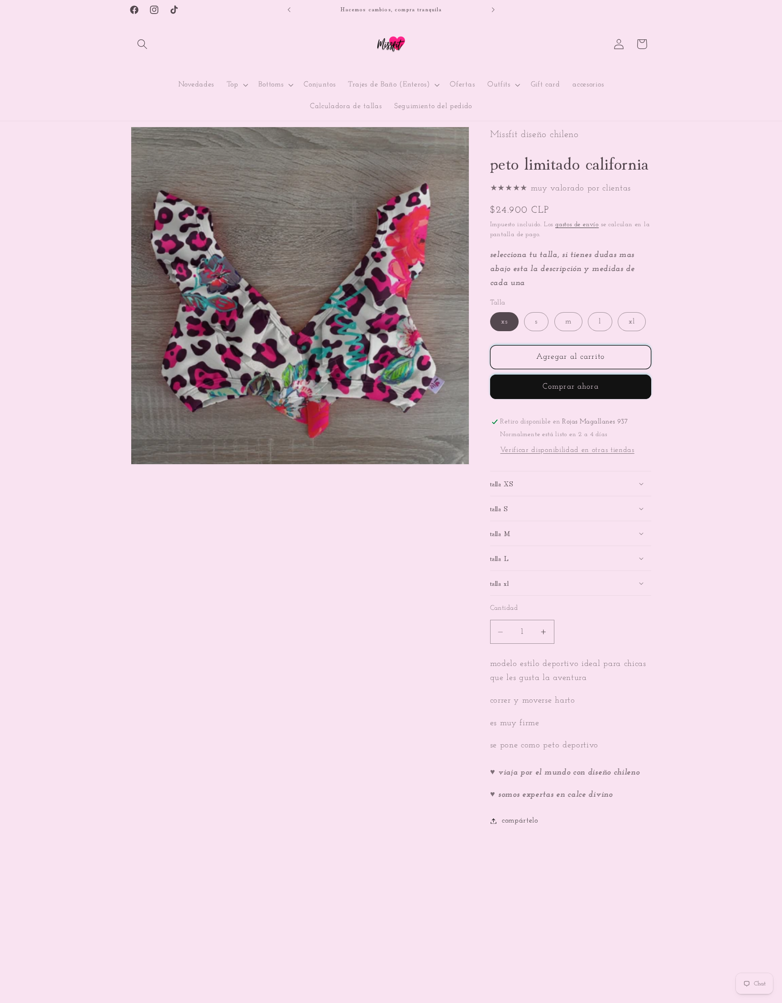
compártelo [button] (520, 820)
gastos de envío (577, 225)
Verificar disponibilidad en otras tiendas (567, 450)
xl (632, 321)
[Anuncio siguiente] (493, 10)
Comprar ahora (571, 386)
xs (504, 321)
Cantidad (504, 608)
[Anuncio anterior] (289, 10)
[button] (142, 44)
